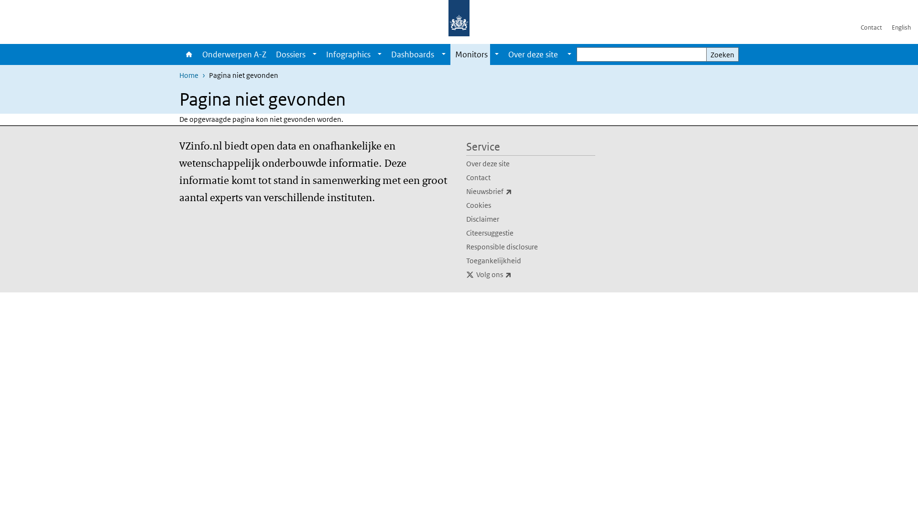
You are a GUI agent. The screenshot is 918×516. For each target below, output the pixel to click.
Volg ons (515, 274)
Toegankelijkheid (493, 260)
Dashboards (412, 54)
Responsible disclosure (502, 246)
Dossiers (291, 54)
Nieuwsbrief (510, 191)
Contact (871, 27)
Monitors (471, 54)
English (901, 27)
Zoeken (722, 54)
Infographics (348, 54)
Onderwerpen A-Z (234, 54)
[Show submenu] (314, 54)
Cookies (478, 205)
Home (188, 54)
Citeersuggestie (490, 232)
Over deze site (488, 163)
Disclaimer (482, 219)
